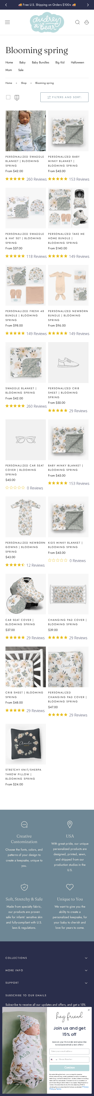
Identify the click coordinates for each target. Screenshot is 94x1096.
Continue (69, 1068)
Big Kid (60, 62)
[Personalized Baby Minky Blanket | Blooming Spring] (68, 131)
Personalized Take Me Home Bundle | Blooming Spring (66, 238)
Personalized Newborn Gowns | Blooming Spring (25, 547)
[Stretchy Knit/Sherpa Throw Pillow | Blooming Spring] (25, 744)
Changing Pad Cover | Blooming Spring (67, 622)
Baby (22, 62)
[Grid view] (8, 97)
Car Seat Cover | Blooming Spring (20, 622)
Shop (24, 83)
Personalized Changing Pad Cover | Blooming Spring (67, 697)
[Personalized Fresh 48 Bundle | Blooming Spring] (25, 285)
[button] (7, 22)
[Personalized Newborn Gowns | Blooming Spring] (25, 517)
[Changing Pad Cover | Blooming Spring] (68, 594)
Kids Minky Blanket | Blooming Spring (65, 545)
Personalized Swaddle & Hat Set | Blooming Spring (24, 238)
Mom (8, 70)
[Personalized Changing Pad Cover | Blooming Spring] (68, 667)
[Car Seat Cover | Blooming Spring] (25, 594)
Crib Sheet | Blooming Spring (24, 695)
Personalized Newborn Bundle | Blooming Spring (68, 315)
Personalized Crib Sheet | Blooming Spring (63, 392)
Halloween (77, 62)
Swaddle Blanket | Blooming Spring (21, 390)
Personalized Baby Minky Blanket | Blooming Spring (64, 161)
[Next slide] (88, 5)
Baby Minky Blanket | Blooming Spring (65, 468)
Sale (21, 70)
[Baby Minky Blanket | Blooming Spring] (68, 439)
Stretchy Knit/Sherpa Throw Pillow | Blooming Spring (23, 774)
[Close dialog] (89, 1010)
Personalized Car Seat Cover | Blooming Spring (24, 470)
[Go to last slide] (6, 5)
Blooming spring (44, 83)
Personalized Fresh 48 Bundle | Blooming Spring (24, 315)
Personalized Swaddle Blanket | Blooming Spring (24, 161)
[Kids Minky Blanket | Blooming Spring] (68, 517)
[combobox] (54, 1059)
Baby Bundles (40, 62)
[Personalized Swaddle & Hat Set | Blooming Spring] (25, 208)
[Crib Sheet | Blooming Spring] (25, 667)
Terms (58, 1089)
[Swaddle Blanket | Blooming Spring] (25, 362)
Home (9, 62)
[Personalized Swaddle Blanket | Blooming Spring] (25, 131)
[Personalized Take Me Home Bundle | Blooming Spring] (68, 208)
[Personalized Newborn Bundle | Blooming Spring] (68, 285)
